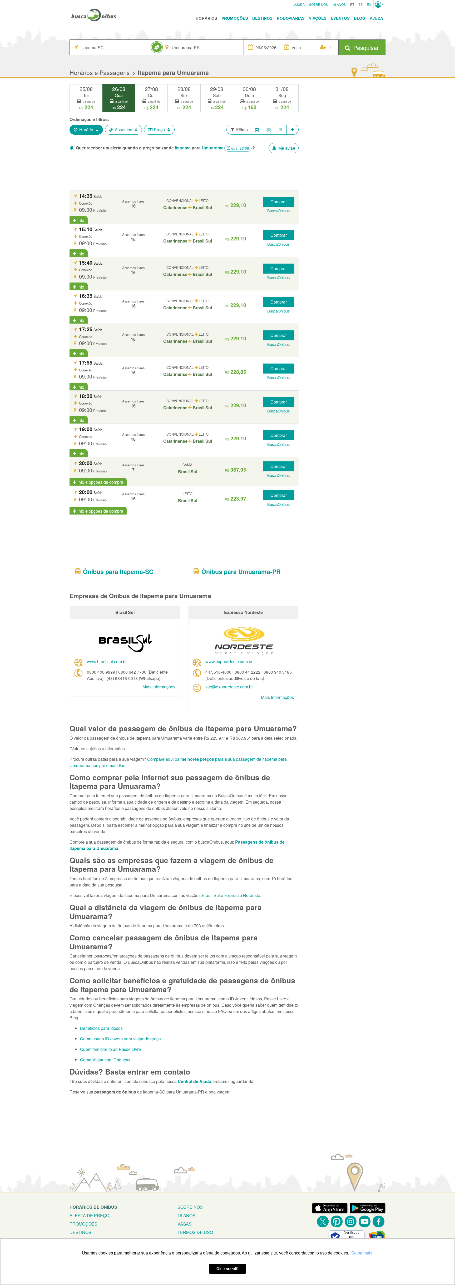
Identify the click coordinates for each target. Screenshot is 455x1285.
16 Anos (339, 4)
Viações (318, 18)
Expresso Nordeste (242, 895)
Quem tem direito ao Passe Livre (110, 1049)
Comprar (278, 202)
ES (360, 4)
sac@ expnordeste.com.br (229, 687)
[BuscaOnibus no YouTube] (365, 1221)
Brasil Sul (211, 895)
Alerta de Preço (89, 1215)
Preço (159, 130)
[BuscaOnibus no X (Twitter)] (323, 1221)
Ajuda (299, 4)
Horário (86, 130)
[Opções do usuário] (379, 4)
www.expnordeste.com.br (229, 661)
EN (369, 4)
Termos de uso (195, 1232)
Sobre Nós (318, 4)
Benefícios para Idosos (101, 1028)
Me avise (286, 148)
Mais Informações (158, 687)
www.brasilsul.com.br (107, 661)
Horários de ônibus (93, 1207)
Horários (206, 18)
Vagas (184, 1224)
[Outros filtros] (293, 130)
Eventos (340, 18)
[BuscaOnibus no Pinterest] (337, 1221)
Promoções (234, 18)
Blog (359, 18)
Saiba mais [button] (361, 1253)
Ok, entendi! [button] (227, 1269)
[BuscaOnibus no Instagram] (351, 1221)
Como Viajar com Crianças (105, 1060)
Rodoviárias (291, 18)
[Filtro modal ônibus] (257, 130)
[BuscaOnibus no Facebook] (378, 1221)
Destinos (262, 18)
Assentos (123, 130)
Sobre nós (190, 1207)
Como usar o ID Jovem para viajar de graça (120, 1039)
